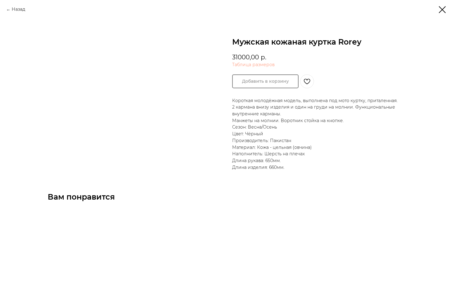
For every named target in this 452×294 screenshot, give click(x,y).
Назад (18, 9)
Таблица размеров (253, 64)
